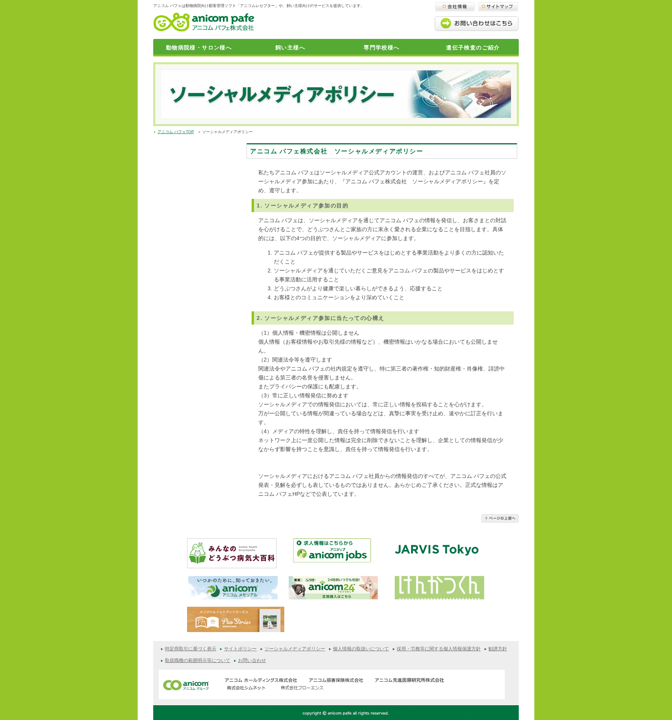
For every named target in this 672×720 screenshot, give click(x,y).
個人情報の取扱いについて (361, 649)
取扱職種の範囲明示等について (197, 660)
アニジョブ (338, 553)
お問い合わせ (252, 660)
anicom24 (333, 587)
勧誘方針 (497, 649)
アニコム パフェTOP (176, 132)
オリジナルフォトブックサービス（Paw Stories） (235, 621)
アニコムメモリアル (233, 587)
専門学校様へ (381, 47)
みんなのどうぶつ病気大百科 (231, 553)
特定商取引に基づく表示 (190, 649)
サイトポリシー (240, 649)
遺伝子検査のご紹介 (473, 47)
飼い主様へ (290, 47)
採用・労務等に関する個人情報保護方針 (439, 649)
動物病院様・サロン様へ (199, 47)
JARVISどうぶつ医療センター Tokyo (436, 552)
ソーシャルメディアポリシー (294, 649)
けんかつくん (439, 587)
